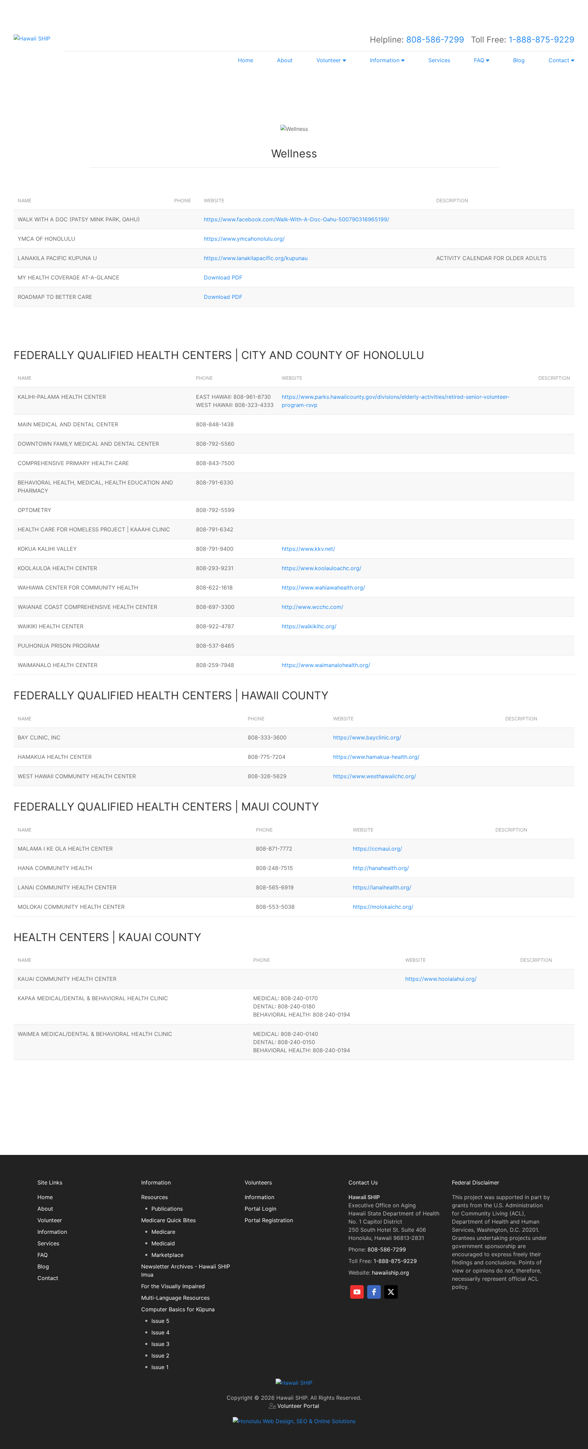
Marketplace (167, 1254)
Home (245, 60)
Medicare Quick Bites (168, 1220)
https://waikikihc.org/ (309, 626)
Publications (167, 1208)
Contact (47, 1278)
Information (52, 1231)
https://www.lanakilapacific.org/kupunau (256, 258)
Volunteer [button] (329, 60)
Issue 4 (160, 1332)
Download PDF (223, 277)
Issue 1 (159, 1367)
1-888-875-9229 (541, 40)
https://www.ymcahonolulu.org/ (244, 238)
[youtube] (357, 1292)
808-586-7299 (435, 40)
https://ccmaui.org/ (377, 848)
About (285, 60)
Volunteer (49, 1220)
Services (439, 60)
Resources (154, 1197)
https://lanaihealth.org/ (382, 887)
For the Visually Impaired (173, 1286)
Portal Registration (269, 1220)
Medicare (163, 1231)
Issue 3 (160, 1344)
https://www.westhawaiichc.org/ (374, 776)
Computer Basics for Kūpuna (178, 1309)
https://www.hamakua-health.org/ (376, 756)
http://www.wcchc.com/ (312, 606)
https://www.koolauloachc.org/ (321, 568)
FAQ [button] (480, 60)
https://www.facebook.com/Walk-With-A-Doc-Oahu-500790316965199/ (296, 219)
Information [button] (385, 60)
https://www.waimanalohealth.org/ (326, 665)
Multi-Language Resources (175, 1297)
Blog (519, 60)
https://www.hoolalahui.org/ (441, 978)
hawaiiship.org (390, 1272)
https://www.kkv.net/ (308, 548)
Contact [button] (560, 60)
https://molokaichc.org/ (383, 906)
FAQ (42, 1254)
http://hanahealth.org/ (381, 868)
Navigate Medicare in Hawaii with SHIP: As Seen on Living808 (317, 89)
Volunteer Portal (298, 1405)
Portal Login (260, 1208)
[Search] (348, 10)
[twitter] (391, 1292)
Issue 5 (160, 1320)
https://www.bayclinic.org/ (367, 737)
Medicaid (163, 1243)
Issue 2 (160, 1355)
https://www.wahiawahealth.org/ (323, 587)
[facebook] (374, 1292)
